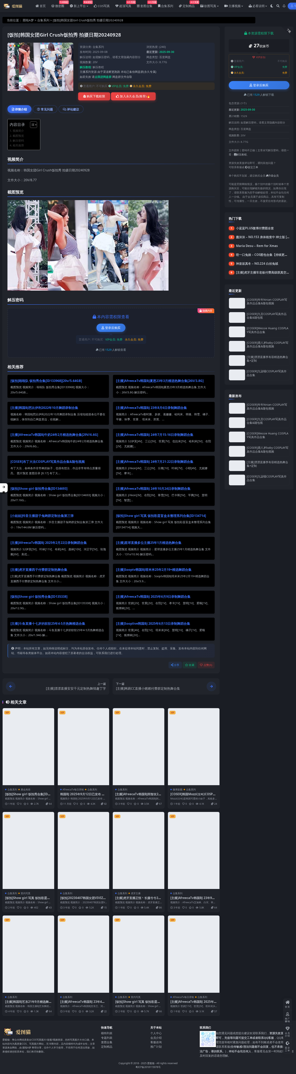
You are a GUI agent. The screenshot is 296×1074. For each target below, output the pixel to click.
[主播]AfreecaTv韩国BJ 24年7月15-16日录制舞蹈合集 (154, 434)
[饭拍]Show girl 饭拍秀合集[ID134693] (38, 488)
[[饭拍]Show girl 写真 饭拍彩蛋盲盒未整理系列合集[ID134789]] (28, 850)
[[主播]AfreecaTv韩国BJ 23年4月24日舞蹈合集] (83, 954)
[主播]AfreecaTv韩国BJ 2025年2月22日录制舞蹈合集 (48, 542)
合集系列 (43, 20)
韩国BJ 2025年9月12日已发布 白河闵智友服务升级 (82, 796)
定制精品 (106, 1046)
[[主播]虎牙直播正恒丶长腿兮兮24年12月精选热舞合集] (138, 850)
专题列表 (106, 1038)
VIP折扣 (261, 57)
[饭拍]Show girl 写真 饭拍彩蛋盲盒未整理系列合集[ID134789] (27, 900)
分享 (176, 665)
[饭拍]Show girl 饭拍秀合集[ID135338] (38, 596)
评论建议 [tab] (73, 109)
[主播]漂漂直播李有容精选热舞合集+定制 (267, 358)
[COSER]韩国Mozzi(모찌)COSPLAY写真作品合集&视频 (193, 796)
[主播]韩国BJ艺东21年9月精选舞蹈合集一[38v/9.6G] (27, 1004)
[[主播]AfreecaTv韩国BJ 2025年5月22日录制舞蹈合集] (193, 954)
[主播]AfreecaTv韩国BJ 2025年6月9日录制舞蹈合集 (153, 596)
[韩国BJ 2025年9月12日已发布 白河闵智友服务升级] (83, 746)
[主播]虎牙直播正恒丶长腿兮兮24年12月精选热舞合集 (137, 900)
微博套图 (177, 789)
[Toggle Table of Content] (31, 124)
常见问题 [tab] (47, 109)
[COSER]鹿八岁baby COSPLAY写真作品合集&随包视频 (267, 344)
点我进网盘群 (103, 77)
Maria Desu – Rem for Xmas (257, 246)
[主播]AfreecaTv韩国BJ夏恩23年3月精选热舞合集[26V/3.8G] (160, 381)
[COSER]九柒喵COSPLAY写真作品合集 (267, 373)
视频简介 (18, 131)
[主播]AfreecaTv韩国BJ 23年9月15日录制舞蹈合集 (193, 900)
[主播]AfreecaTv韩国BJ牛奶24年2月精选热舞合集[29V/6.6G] (54, 434)
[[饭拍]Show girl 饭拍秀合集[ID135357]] (28, 746)
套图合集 (106, 1042)
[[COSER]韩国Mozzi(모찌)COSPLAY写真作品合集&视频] (193, 746)
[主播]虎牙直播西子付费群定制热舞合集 (38, 569)
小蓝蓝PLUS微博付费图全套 (255, 228)
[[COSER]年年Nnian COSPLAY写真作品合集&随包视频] (237, 303)
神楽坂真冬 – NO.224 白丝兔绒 (257, 263)
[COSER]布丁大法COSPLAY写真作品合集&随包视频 (47, 461)
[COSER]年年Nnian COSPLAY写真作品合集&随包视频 (267, 301)
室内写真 (25, 893)
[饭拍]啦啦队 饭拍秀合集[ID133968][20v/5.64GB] (46, 381)
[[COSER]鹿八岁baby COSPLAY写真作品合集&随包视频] (237, 346)
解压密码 (18, 140)
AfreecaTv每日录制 (73, 789)
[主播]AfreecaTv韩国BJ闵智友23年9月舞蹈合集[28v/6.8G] (137, 796)
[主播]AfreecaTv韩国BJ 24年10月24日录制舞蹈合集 (153, 488)
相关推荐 (18, 145)
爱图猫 (150, 1063)
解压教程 (98, 67)
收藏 (191, 665)
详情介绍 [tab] (21, 109)
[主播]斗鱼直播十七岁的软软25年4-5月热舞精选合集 (47, 623)
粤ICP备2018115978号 (148, 1067)
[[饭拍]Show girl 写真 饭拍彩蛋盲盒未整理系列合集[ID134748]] (138, 954)
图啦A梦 (28, 20)
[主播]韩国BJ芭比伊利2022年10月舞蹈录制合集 (44, 407)
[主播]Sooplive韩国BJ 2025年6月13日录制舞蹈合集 (153, 623)
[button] (4, 487)
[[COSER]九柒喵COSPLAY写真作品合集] (237, 374)
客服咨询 (156, 1042)
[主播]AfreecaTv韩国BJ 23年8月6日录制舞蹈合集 (151, 407)
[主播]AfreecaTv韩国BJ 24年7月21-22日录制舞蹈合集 (154, 461)
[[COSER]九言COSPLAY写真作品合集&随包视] (237, 317)
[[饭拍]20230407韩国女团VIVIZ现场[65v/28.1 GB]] (83, 850)
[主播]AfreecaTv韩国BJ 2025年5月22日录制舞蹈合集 (193, 1004)
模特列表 (106, 1033)
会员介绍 (156, 1038)
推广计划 (156, 1046)
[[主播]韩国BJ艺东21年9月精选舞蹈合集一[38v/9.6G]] (28, 954)
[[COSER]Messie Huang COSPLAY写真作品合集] (237, 331)
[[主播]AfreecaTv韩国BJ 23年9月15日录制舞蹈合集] (193, 850)
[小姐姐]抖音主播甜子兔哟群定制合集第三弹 (42, 515)
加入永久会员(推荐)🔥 (135, 96)
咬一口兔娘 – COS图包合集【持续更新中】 (265, 255)
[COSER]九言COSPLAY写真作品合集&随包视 (267, 315)
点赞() (208, 665)
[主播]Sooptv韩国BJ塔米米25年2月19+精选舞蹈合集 (153, 569)
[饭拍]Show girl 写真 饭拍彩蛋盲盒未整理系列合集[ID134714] (161, 515)
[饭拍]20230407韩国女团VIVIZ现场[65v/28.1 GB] (83, 900)
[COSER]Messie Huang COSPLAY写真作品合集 (267, 330)
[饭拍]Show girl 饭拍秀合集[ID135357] (28, 796)
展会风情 (25, 789)
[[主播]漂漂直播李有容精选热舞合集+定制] (237, 360)
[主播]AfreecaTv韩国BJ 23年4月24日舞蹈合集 (83, 1004)
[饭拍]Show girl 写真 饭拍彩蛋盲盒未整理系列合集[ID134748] (137, 1004)
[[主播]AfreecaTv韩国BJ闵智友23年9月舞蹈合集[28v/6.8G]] (138, 746)
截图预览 (18, 136)
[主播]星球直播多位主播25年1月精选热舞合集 (148, 542)
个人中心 (156, 1033)
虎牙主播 (136, 893)
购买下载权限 (96, 96)
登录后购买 (113, 327)
